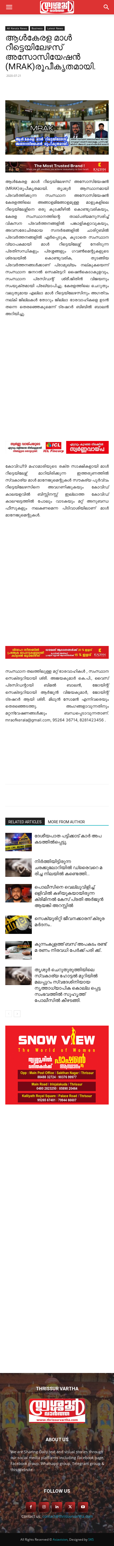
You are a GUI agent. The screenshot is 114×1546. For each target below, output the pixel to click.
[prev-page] (8, 1013)
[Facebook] (27, 87)
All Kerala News (17, 28)
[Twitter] (39, 87)
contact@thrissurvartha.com (67, 1516)
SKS (91, 1539)
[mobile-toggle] (9, 7)
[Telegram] (64, 87)
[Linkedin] (51, 87)
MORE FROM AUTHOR (66, 822)
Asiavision (60, 1539)
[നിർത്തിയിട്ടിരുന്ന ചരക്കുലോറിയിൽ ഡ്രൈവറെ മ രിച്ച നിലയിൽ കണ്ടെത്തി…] (18, 867)
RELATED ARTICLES (25, 822)
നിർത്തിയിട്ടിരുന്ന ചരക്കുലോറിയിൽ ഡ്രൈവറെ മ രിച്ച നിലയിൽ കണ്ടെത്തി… (68, 867)
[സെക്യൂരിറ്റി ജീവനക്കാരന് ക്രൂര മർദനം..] (18, 924)
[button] (106, 7)
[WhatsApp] (76, 87)
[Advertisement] (57, 381)
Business (37, 28)
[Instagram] (44, 1507)
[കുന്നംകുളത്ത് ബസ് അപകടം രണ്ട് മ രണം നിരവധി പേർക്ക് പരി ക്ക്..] (18, 950)
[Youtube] (83, 1507)
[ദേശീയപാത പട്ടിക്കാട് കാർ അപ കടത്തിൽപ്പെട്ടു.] (18, 842)
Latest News (55, 28)
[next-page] (17, 1013)
